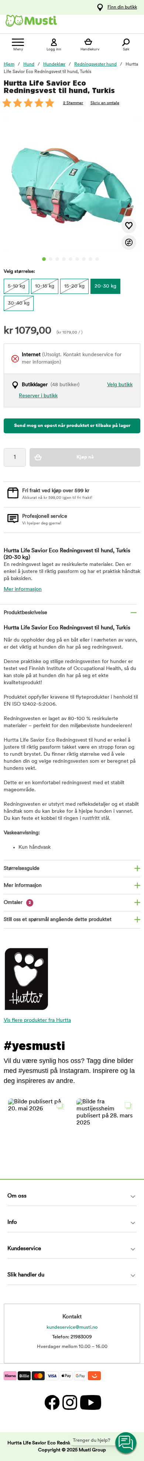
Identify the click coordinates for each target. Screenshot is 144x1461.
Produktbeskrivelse (25, 613)
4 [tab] (64, 259)
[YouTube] (89, 1402)
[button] (38, 1128)
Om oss (17, 1196)
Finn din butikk (122, 7)
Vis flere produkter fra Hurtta (37, 1020)
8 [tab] (90, 259)
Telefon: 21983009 (72, 1337)
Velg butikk (120, 385)
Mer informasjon (23, 589)
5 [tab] (70, 259)
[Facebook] (52, 1402)
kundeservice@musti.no (72, 1327)
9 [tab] (97, 259)
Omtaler (17, 902)
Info (12, 1222)
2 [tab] (50, 259)
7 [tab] (84, 259)
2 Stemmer (73, 103)
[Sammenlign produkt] (128, 242)
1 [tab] (44, 259)
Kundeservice (24, 1249)
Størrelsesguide (22, 868)
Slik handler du (25, 1275)
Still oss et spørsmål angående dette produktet (58, 919)
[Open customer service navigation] (126, 1443)
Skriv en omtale (104, 103)
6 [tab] (77, 259)
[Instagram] (69, 1402)
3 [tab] (57, 259)
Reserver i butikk (38, 396)
